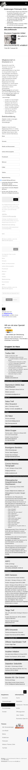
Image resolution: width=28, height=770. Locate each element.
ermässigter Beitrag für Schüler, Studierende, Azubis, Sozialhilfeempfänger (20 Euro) (10, 184)
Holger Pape (13, 644)
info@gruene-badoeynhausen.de (17, 684)
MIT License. (6, 759)
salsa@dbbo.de (18, 408)
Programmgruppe (6, 90)
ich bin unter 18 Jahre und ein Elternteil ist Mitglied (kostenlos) (10, 192)
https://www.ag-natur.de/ (11, 423)
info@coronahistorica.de (11, 473)
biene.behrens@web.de (11, 438)
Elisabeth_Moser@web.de (11, 377)
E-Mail (3, 167)
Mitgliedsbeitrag (6, 177)
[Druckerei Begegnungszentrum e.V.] (3, 4)
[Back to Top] (25, 691)
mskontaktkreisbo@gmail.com (12, 394)
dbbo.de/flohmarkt (10, 29)
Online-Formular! (11, 95)
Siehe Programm (14, 452)
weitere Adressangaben (8, 151)
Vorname (4, 141)
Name (3, 136)
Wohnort (4, 162)
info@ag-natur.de (15, 421)
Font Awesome (4, 761)
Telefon (4, 172)
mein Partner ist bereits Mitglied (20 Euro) (10, 188)
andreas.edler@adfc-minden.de (15, 567)
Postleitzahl (5, 156)
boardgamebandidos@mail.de (12, 456)
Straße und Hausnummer (8, 146)
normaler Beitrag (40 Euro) (8, 180)
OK (3, 309)
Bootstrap (3, 758)
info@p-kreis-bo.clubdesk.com (17, 490)
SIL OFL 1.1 (17, 761)
